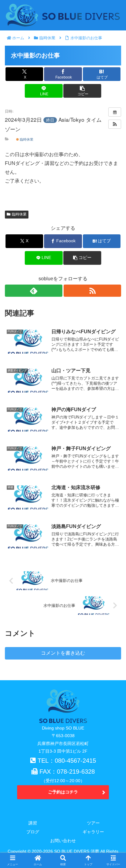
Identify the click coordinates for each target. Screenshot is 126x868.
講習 (32, 823)
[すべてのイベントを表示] (114, 112)
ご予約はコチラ (63, 791)
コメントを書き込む (63, 653)
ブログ (32, 831)
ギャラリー (93, 831)
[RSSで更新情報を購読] (92, 291)
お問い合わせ (63, 840)
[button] (82, 91)
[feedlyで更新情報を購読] (33, 291)
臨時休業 (26, 139)
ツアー (93, 823)
